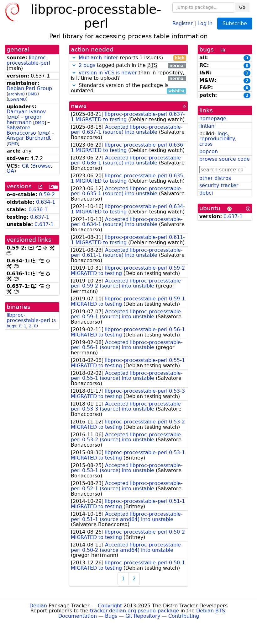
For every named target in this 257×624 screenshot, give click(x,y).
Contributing (183, 616)
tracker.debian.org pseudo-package (134, 611)
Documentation (77, 616)
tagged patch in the (132, 65)
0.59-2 (47, 194)
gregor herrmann (24, 119)
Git (25, 166)
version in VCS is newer (108, 73)
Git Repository (142, 616)
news (79, 106)
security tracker (219, 185)
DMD (32, 94)
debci (206, 193)
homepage (212, 118)
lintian (206, 126)
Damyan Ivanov (26, 112)
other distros (215, 178)
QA (10, 171)
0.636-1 (38, 209)
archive (15, 94)
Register (182, 23)
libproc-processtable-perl (28, 60)
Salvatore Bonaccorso (21, 130)
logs (223, 134)
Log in (204, 23)
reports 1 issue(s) (132, 58)
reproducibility (217, 139)
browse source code (224, 159)
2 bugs (87, 65)
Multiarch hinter (98, 58)
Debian (38, 606)
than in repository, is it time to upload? (128, 75)
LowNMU (17, 99)
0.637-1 (39, 217)
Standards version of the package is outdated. (128, 88)
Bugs (111, 616)
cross (205, 144)
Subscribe (235, 23)
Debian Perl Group (29, 88)
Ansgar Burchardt (29, 138)
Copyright (110, 606)
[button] (74, 58)
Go (242, 7)
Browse (41, 166)
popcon (208, 151)
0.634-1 (45, 202)
